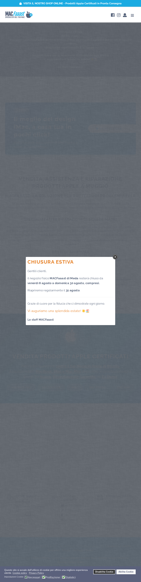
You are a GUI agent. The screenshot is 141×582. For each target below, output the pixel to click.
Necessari (34, 577)
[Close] (115, 257)
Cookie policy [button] (20, 572)
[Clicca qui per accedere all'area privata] (125, 15)
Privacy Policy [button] (36, 572)
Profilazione (52, 577)
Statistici (70, 577)
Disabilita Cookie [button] (104, 572)
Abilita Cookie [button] (125, 572)
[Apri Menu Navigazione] (132, 15)
